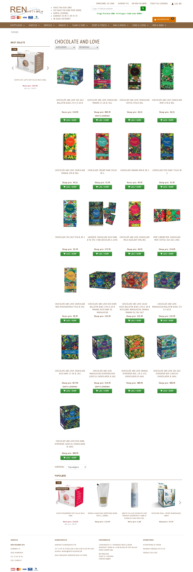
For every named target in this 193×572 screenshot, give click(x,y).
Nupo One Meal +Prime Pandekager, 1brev (166, 514)
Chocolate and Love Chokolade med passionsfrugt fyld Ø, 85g (70, 305)
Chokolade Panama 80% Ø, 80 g (134, 170)
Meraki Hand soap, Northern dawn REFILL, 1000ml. (102, 514)
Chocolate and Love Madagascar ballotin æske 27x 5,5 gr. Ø (167, 307)
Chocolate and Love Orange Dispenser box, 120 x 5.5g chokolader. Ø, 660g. (134, 374)
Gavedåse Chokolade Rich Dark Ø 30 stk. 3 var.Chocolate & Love (102, 238)
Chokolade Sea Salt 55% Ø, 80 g (70, 237)
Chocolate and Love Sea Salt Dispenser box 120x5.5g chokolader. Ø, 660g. (167, 374)
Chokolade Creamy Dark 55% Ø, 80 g (102, 171)
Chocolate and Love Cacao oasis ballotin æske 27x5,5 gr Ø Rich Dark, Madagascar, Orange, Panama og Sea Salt (134, 308)
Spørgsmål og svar (105, 3)
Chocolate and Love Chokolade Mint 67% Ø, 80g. (167, 101)
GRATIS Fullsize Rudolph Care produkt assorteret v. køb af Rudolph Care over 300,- (134, 515)
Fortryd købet (105, 559)
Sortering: (60, 467)
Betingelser (104, 554)
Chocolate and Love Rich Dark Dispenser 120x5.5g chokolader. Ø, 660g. (70, 444)
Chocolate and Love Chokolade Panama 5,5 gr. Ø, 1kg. (102, 101)
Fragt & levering (106, 556)
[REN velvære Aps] (27, 10)
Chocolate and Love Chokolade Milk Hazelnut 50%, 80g (135, 238)
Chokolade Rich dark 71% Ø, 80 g (167, 171)
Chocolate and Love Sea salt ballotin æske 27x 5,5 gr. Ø (70, 101)
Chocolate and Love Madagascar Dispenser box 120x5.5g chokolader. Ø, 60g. (102, 374)
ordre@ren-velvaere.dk (72, 551)
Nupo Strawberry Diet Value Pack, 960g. (70, 514)
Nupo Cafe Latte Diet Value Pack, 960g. (30, 80)
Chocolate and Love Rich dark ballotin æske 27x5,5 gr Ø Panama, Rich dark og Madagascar (102, 308)
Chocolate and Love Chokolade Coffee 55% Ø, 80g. (135, 101)
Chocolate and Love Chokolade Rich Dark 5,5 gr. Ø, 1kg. (70, 372)
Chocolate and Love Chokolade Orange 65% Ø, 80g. (70, 171)
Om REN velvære (139, 3)
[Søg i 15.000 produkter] (143, 8)
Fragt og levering (159, 3)
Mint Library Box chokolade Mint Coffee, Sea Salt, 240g (167, 238)
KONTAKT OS (123, 3)
